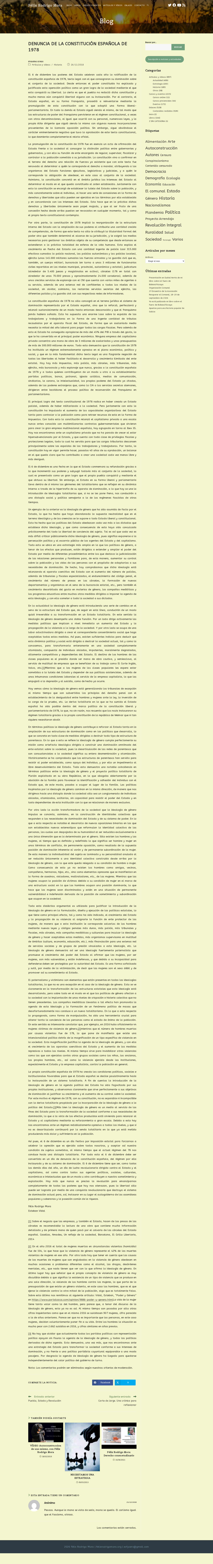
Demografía (155, 178)
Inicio (151, 114)
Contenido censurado (158, 165)
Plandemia (154, 212)
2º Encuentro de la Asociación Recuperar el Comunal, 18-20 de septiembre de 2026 (164, 294)
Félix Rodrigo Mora (45, 5)
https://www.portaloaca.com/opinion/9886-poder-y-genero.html (72, 1299)
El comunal (155, 191)
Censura (165, 155)
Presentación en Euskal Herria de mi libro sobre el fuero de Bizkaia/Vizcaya (166, 281)
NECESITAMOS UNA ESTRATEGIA (82, 1476)
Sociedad (153, 239)
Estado (40, 62)
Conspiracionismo (157, 160)
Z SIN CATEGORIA (157, 121)
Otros (155, 90)
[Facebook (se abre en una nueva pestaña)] (174, 5)
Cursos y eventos (157, 94)
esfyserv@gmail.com (136, 1546)
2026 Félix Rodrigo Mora (79, 1546)
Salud (169, 232)
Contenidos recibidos (163, 111)
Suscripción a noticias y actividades (164, 59)
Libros (152, 118)
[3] (54, 1107)
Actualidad (158, 80)
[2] (79, 1028)
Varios (177, 239)
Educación (168, 184)
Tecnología (167, 240)
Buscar (178, 47)
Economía (153, 184)
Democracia (155, 171)
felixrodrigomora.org (108, 1546)
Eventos (156, 104)
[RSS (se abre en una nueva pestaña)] (184, 5)
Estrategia (158, 84)
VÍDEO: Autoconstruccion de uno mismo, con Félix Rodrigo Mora (45, 1449)
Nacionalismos (158, 205)
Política (172, 212)
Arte (171, 142)
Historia (58, 65)
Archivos (149, 257)
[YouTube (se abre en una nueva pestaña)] (179, 5)
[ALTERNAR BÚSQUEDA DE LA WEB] (148, 5)
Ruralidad (154, 232)
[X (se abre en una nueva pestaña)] (169, 5)
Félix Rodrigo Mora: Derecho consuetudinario (119, 1454)
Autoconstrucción (161, 148)
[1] (43, 667)
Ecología (173, 178)
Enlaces (152, 107)
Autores (152, 155)
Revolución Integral (163, 225)
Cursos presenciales (162, 101)
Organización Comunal (159, 288)
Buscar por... (151, 42)
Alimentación (155, 142)
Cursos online (159, 97)
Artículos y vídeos (41, 65)
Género (151, 198)
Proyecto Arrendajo (159, 219)
